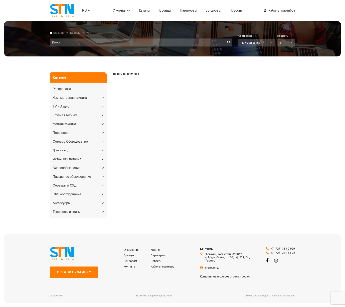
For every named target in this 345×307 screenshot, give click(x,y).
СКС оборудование (67, 194)
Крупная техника (65, 115)
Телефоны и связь (66, 211)
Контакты (130, 266)
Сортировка (245, 36)
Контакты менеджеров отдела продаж (225, 276)
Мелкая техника (64, 124)
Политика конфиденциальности (154, 295)
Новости (235, 10)
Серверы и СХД (64, 185)
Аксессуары (61, 203)
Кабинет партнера (162, 266)
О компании (121, 10)
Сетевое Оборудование (70, 141)
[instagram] (276, 260)
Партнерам (188, 10)
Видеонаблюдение (66, 168)
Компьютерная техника (70, 97)
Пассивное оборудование (72, 176)
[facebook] (268, 260)
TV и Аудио (61, 106)
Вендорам (213, 10)
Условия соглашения (283, 295)
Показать (282, 36)
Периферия (61, 132)
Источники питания (67, 159)
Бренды (165, 10)
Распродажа (62, 89)
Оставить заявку (74, 272)
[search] (228, 42)
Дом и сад (60, 150)
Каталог (145, 10)
